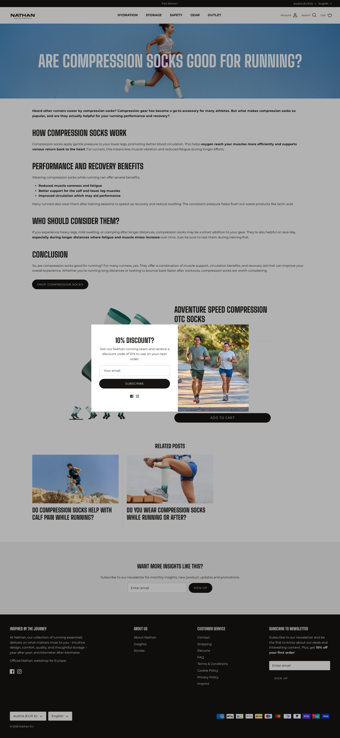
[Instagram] (137, 396)
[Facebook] (131, 396)
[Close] (243, 329)
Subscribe (134, 383)
